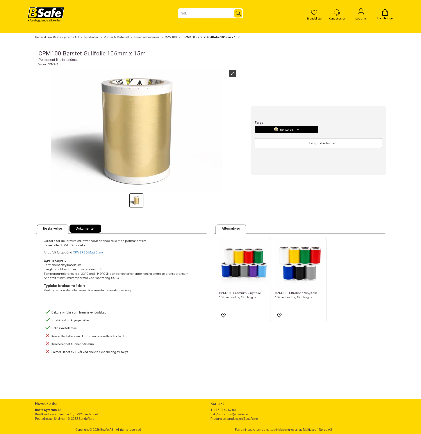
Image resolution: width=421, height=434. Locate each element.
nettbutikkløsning (278, 429)
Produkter (91, 37)
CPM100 (171, 37)
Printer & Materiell (116, 37)
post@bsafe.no (237, 414)
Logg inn (361, 12)
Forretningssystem (248, 429)
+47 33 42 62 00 (225, 410)
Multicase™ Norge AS (317, 429)
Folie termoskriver (146, 37)
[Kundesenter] (337, 12)
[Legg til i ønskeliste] (223, 315)
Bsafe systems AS (66, 37)
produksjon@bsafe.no (242, 418)
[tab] (52, 229)
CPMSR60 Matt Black (88, 252)
